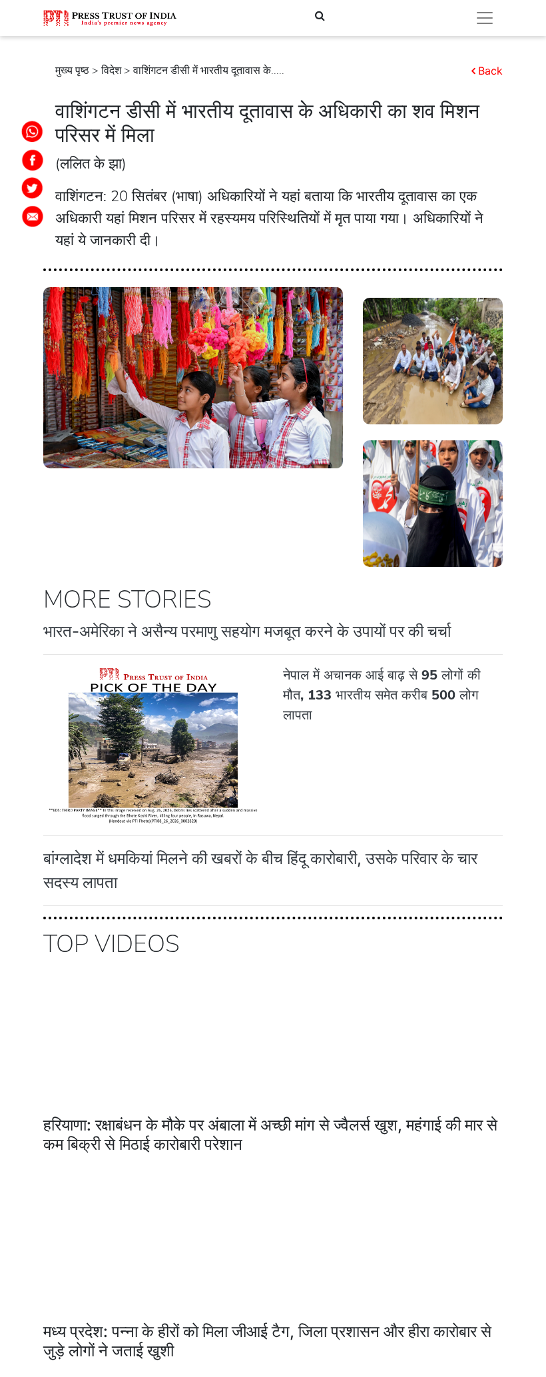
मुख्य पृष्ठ (72, 70)
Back (490, 70)
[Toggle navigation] (485, 18)
